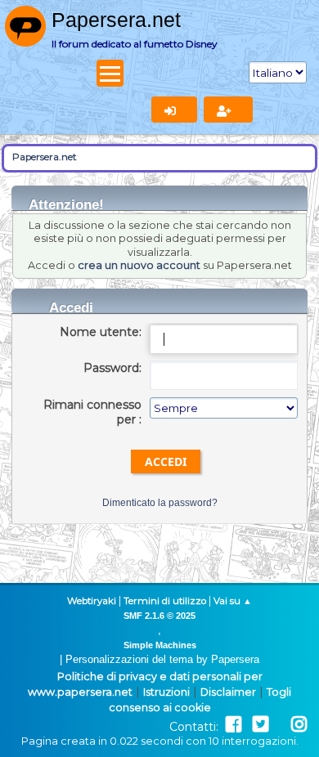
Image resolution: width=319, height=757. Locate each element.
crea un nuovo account (139, 265)
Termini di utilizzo (165, 601)
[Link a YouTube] (280, 725)
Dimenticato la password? (160, 502)
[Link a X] (260, 725)
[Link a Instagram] (299, 725)
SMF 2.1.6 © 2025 (159, 615)
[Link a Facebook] (233, 725)
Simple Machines (160, 645)
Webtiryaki (91, 601)
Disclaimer (228, 692)
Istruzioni (166, 692)
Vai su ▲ (232, 601)
